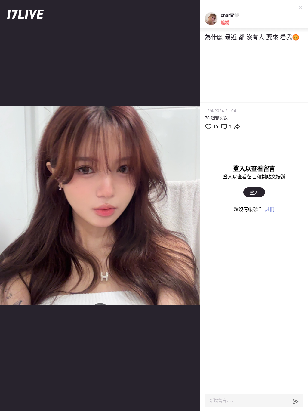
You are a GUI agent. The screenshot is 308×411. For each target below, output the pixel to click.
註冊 (270, 209)
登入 (254, 192)
